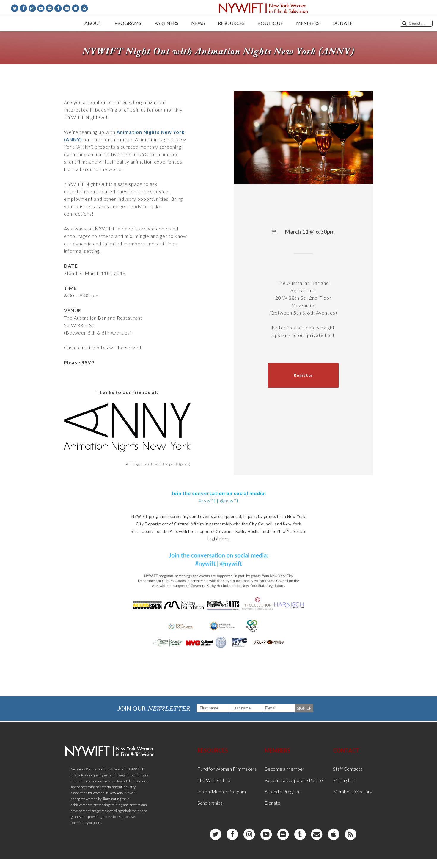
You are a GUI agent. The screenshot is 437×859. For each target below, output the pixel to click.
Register (303, 375)
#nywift (207, 500)
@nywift (229, 500)
